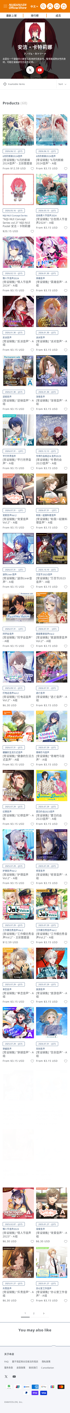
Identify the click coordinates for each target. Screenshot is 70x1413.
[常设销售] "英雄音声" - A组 (51, 283)
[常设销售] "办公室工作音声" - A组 (51, 1293)
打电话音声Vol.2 (11, 693)
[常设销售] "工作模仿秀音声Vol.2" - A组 (51, 935)
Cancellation (47, 1367)
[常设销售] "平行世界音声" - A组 (17, 461)
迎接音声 (7, 396)
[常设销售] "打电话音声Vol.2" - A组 (17, 698)
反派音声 (7, 337)
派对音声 (40, 337)
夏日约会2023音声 (45, 811)
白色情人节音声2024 (46, 215)
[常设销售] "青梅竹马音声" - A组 (50, 757)
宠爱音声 (40, 1229)
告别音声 (40, 1048)
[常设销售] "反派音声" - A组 (18, 343)
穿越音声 (7, 1048)
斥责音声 (7, 1288)
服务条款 (8, 1367)
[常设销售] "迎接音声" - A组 (18, 402)
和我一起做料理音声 (46, 515)
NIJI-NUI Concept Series (15, 215)
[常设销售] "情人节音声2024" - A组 (17, 283)
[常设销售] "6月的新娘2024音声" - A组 (50, 161)
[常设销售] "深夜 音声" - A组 (51, 402)
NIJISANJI (41, 1170)
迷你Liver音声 (10, 574)
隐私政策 (46, 1361)
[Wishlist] (57, 6)
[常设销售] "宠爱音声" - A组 (51, 1234)
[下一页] (43, 1313)
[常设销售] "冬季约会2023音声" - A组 (49, 461)
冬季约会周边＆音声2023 (48, 456)
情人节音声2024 (11, 278)
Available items (16, 84)
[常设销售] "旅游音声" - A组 (51, 994)
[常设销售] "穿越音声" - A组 (18, 1054)
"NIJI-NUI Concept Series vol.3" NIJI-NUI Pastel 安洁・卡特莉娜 (16, 222)
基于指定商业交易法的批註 (25, 1361)
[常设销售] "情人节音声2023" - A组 (17, 1234)
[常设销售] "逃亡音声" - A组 (51, 698)
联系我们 (33, 1367)
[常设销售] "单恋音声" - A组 (18, 994)
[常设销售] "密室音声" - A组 (51, 876)
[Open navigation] (6, 6)
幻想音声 (7, 811)
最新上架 (11, 15)
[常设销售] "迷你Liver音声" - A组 (17, 580)
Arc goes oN (44, 1174)
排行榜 (35, 15)
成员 (58, 15)
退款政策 (21, 1367)
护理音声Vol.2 (10, 870)
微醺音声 (7, 1170)
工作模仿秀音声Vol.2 (13, 930)
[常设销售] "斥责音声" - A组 (18, 1293)
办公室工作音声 (44, 1288)
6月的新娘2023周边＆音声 (49, 1111)
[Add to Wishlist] (32, 168)
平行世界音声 (9, 456)
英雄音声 (40, 278)
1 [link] (25, 1313)
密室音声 (40, 870)
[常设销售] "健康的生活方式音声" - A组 (18, 757)
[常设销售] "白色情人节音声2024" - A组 (51, 220)
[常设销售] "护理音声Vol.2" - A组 (15, 876)
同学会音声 (8, 633)
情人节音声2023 (11, 1229)
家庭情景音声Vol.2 (45, 633)
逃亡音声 (40, 693)
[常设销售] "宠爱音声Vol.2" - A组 (15, 520)
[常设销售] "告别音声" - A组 (51, 1054)
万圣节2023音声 (44, 574)
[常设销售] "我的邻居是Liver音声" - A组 (17, 1117)
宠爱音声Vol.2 (10, 515)
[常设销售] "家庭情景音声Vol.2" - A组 (51, 639)
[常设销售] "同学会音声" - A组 (17, 639)
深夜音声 (40, 396)
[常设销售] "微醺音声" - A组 (18, 1176)
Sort (61, 84)
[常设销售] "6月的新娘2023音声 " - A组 (50, 1117)
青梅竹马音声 (42, 752)
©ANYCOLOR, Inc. (13, 1402)
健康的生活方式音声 (12, 752)
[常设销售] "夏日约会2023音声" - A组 (49, 817)
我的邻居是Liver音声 (13, 1111)
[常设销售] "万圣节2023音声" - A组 (51, 580)
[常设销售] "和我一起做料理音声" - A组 (51, 520)
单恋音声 (7, 989)
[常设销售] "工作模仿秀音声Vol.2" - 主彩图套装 (18, 935)
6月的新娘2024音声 (12, 156)
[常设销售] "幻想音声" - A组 (18, 817)
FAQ (6, 1361)
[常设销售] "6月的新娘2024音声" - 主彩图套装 (17, 161)
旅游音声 (40, 989)
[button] (43, 6)
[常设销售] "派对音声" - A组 (51, 343)
